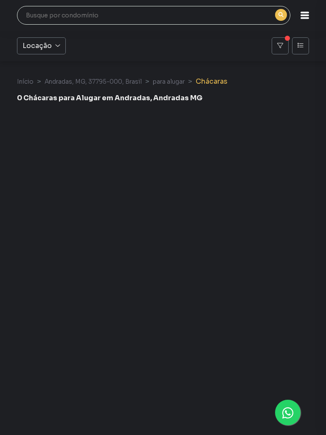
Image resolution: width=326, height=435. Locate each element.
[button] (305, 15)
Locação (37, 45)
